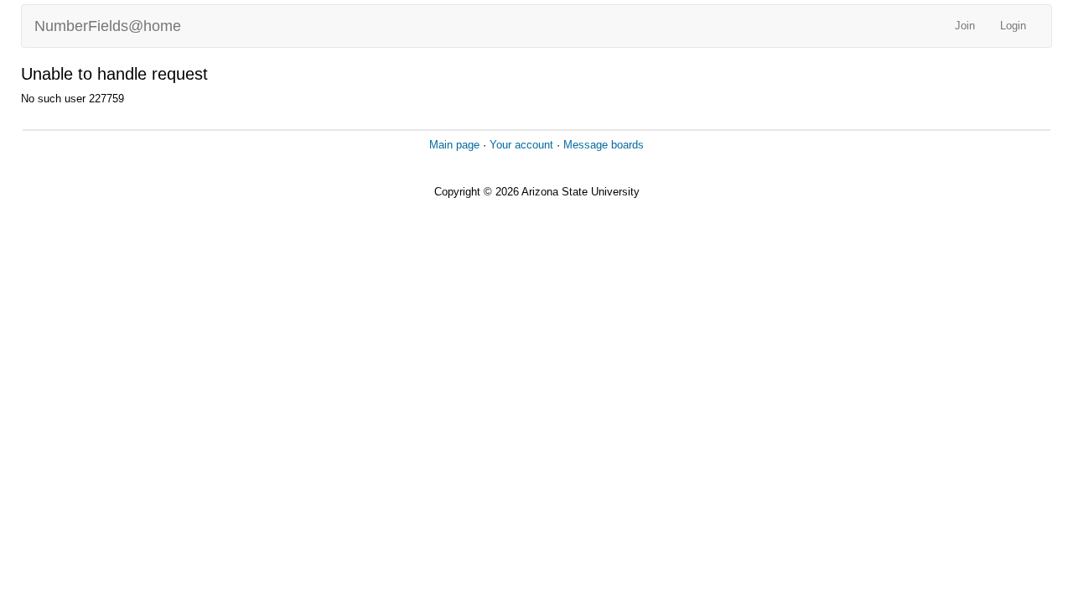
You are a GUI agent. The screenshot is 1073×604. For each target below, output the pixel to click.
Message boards (603, 144)
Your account (521, 144)
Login (1013, 25)
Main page (454, 144)
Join (965, 25)
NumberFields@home (107, 26)
